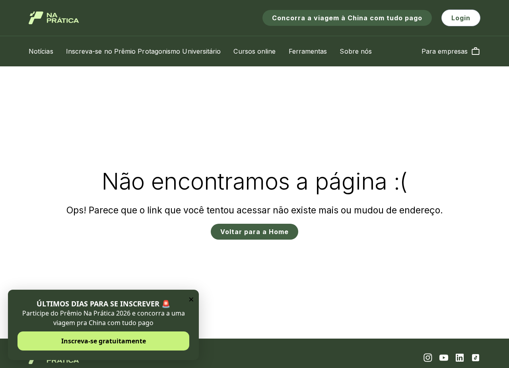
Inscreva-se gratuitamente (103, 341)
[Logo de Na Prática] (54, 18)
